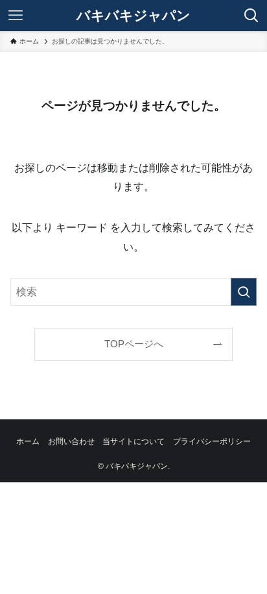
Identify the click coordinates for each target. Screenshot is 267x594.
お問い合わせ (71, 441)
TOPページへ (133, 344)
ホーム (28, 441)
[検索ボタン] (251, 15)
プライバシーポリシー (212, 441)
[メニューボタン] (15, 15)
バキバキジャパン (133, 16)
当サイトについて (133, 441)
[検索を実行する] (244, 292)
